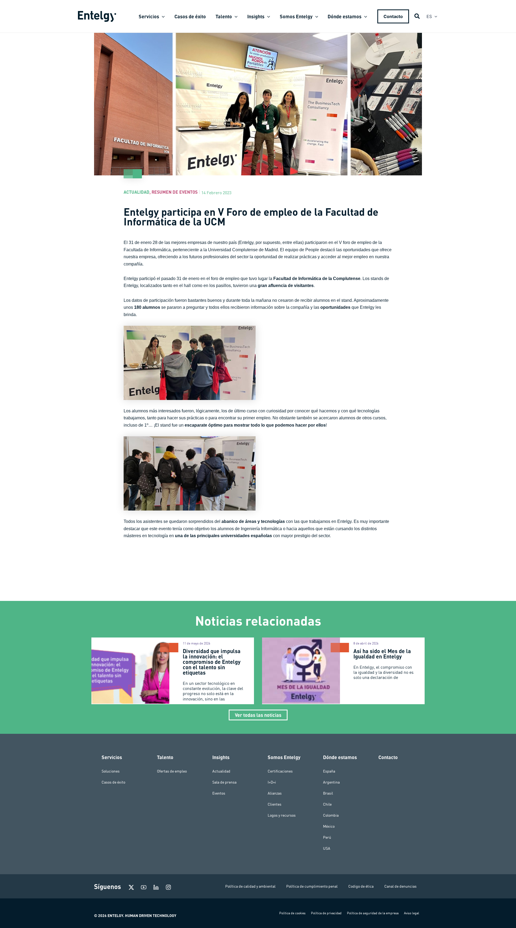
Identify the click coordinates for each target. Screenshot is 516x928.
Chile (327, 804)
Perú (327, 837)
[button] (162, 16)
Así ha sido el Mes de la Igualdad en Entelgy (382, 654)
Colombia (331, 815)
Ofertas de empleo (172, 771)
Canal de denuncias (400, 886)
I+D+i (272, 782)
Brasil (328, 793)
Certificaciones (280, 771)
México (329, 826)
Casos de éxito (113, 782)
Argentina (331, 782)
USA (326, 848)
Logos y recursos (282, 815)
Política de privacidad (326, 913)
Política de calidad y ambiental (250, 886)
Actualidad (136, 191)
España (329, 771)
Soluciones (111, 771)
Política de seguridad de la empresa (373, 913)
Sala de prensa (224, 782)
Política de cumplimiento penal (312, 886)
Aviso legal (411, 913)
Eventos (218, 793)
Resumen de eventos (175, 191)
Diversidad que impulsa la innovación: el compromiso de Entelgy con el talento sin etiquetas (212, 662)
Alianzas (275, 793)
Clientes (274, 804)
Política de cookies (292, 913)
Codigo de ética (361, 886)
